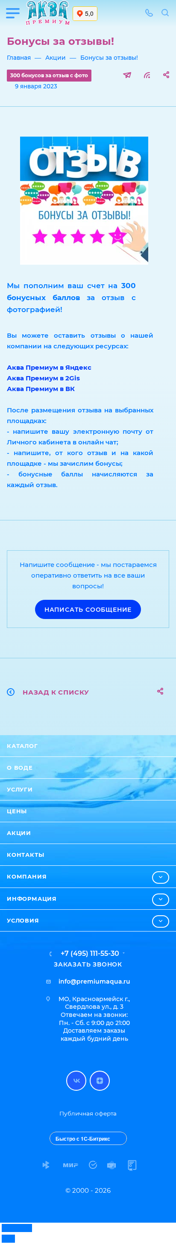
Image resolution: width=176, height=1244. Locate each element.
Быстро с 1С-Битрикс (83, 1138)
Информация (32, 898)
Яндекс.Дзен (100, 1081)
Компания (27, 876)
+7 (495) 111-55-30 (90, 953)
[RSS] (147, 75)
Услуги (20, 789)
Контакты (25, 854)
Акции (19, 832)
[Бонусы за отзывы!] (84, 201)
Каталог (22, 745)
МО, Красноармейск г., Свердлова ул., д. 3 (94, 1003)
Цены (17, 811)
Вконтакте (76, 1081)
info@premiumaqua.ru (94, 981)
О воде (20, 767)
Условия (23, 920)
